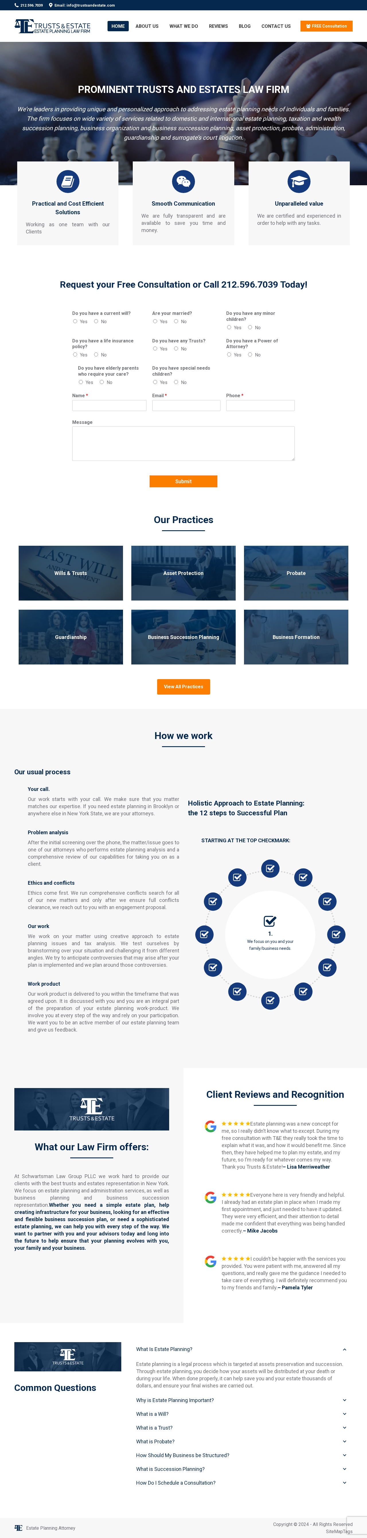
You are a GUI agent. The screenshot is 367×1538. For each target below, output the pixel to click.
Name (80, 395)
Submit (183, 481)
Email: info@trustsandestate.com (84, 5)
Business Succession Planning (183, 637)
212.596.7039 (31, 5)
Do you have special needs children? (181, 371)
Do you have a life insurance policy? (103, 344)
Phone (234, 395)
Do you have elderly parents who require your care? (108, 371)
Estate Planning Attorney (50, 1528)
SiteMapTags (339, 1531)
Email (159, 395)
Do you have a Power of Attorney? (252, 344)
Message (82, 422)
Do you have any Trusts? (179, 341)
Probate (296, 573)
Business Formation (296, 637)
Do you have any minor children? (250, 316)
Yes (83, 321)
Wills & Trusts (70, 573)
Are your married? (172, 313)
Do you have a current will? (101, 313)
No (104, 321)
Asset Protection (183, 573)
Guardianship (71, 637)
